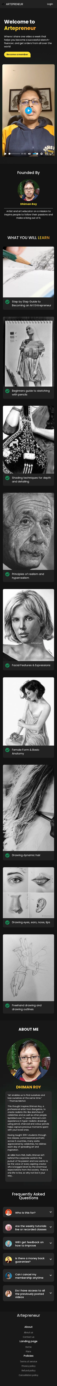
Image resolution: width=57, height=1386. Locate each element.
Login (50, 4)
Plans (28, 1351)
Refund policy (29, 1370)
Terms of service (28, 1361)
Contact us (28, 1336)
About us (28, 1332)
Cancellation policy (28, 1375)
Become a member (17, 54)
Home (28, 1346)
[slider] (14, 153)
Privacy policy (29, 1366)
